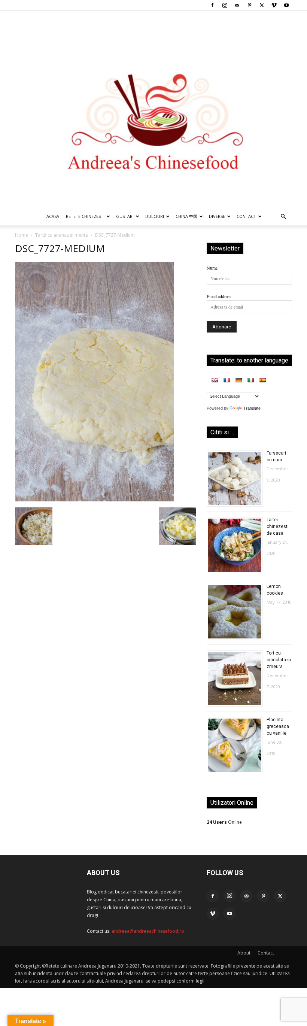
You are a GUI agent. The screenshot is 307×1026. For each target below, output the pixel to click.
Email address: (219, 296)
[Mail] (237, 5)
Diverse (217, 216)
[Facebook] (212, 5)
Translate (252, 408)
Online (224, 822)
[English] (214, 380)
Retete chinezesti (85, 216)
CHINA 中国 (186, 216)
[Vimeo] (274, 5)
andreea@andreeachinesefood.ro (148, 931)
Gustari (125, 216)
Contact (266, 953)
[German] (238, 380)
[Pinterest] (249, 5)
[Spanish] (262, 380)
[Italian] (250, 380)
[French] (226, 380)
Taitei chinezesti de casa (278, 526)
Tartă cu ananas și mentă (61, 235)
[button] (283, 217)
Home (21, 235)
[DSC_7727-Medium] (94, 500)
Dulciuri (154, 216)
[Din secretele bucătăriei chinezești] (153, 109)
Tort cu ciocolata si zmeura (279, 659)
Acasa (52, 216)
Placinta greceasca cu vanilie (278, 726)
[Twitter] (261, 5)
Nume (212, 268)
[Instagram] (224, 5)
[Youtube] (286, 5)
